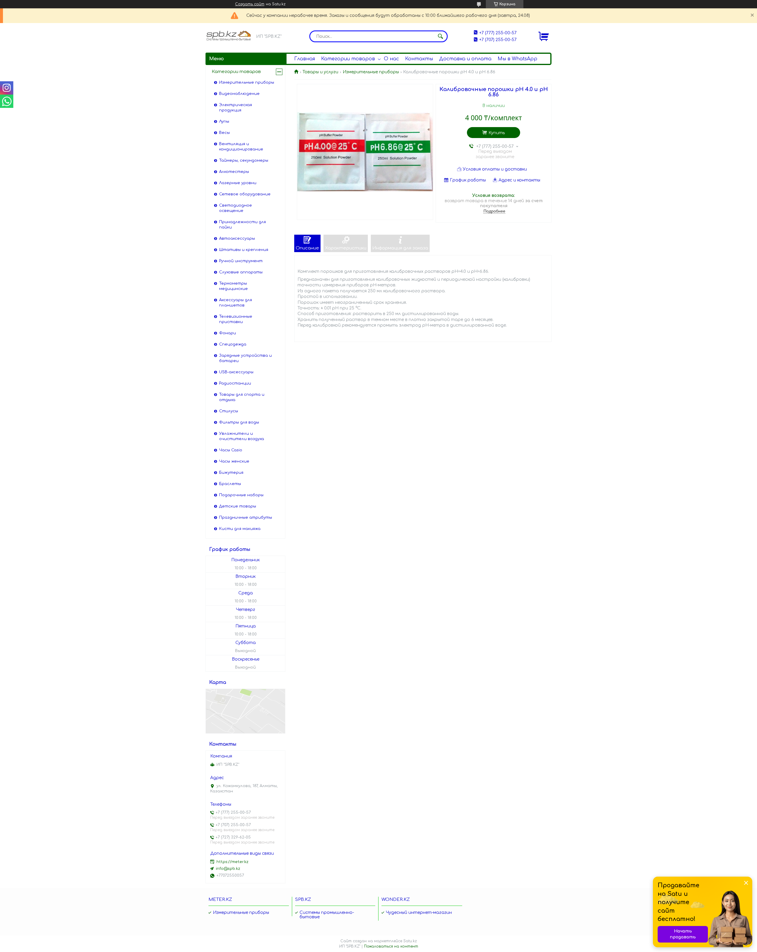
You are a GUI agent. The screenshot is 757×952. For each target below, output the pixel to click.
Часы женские (234, 461)
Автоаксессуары (237, 238)
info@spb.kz (228, 869)
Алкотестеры (234, 172)
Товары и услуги (320, 72)
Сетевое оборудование (245, 194)
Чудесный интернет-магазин (419, 912)
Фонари (227, 333)
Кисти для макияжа (240, 529)
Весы (224, 133)
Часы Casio (230, 450)
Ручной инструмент (241, 261)
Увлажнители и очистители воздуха (241, 436)
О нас (391, 58)
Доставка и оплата (465, 58)
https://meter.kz (232, 862)
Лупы (224, 121)
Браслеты (230, 484)
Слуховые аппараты (241, 272)
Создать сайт (249, 4)
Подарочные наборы (241, 495)
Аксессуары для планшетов (235, 302)
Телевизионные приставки (235, 319)
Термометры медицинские (233, 286)
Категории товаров (348, 58)
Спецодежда (232, 344)
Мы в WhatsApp (517, 58)
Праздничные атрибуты (245, 517)
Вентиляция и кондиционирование (241, 146)
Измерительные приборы (371, 72)
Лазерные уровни (237, 183)
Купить (497, 133)
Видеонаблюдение (239, 94)
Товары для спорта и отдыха (241, 397)
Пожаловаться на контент (391, 946)
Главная (304, 58)
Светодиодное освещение (235, 208)
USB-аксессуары (236, 372)
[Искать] (440, 36)
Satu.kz (410, 941)
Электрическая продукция (235, 107)
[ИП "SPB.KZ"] (229, 35)
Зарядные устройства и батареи (245, 358)
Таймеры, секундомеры (243, 160)
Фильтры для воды (239, 422)
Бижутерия (231, 473)
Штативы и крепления (243, 250)
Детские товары (237, 506)
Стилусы (228, 411)
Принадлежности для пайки (242, 224)
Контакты (419, 58)
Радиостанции (235, 383)
